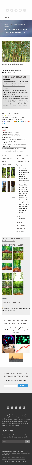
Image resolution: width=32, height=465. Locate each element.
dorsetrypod (11, 72)
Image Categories (19, 24)
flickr (24, 10)
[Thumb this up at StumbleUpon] (29, 121)
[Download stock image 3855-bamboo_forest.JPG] (16, 51)
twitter (7, 10)
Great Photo (8, 115)
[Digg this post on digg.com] (8, 121)
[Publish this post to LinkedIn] (22, 121)
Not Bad (5, 115)
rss (16, 10)
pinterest (20, 10)
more (13, 197)
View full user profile (8, 241)
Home (6, 24)
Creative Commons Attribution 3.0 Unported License (15, 86)
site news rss (16, 407)
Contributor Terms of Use (16, 459)
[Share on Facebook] (11, 121)
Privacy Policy (15, 461)
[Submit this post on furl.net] (15, 121)
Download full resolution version (14, 151)
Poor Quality (4, 115)
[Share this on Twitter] (4, 123)
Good (7, 115)
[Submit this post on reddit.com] (25, 121)
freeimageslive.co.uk (12, 4)
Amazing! (10, 115)
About (6, 461)
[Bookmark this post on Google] (18, 121)
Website (11, 400)
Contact (25, 461)
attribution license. (14, 425)
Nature (6, 27)
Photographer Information (11, 457)
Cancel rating (2, 115)
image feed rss (20, 407)
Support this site (10, 310)
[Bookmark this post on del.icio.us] (4, 121)
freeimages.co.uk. (7, 419)
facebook (11, 10)
